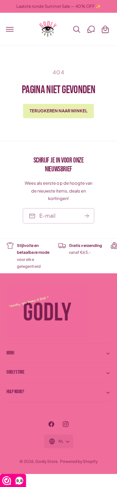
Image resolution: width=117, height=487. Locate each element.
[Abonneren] (87, 216)
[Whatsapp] (91, 29)
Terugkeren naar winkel (58, 110)
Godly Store (46, 461)
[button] (10, 29)
